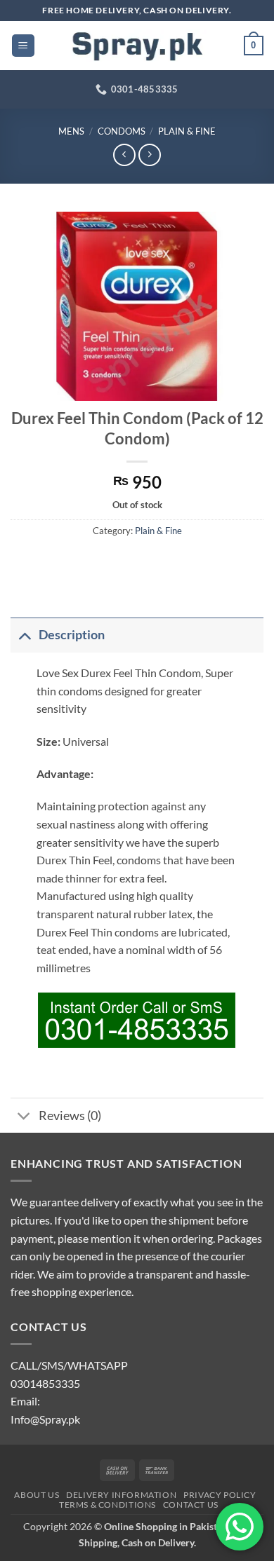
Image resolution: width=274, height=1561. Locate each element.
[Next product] (124, 154)
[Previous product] (149, 154)
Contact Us (190, 1504)
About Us (36, 1495)
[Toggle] (24, 635)
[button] (23, 45)
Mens (71, 131)
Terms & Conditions (107, 1504)
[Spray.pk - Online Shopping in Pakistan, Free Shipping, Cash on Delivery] (137, 45)
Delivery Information (121, 1495)
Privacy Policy (219, 1495)
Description (72, 634)
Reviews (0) (70, 1115)
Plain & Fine (187, 131)
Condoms (121, 131)
